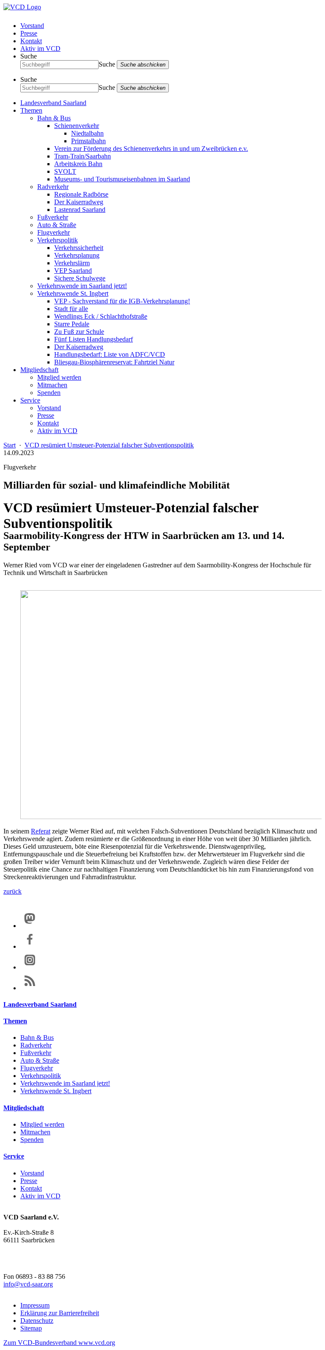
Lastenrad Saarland (79, 209)
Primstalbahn (88, 140)
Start (9, 445)
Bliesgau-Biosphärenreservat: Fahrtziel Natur (114, 362)
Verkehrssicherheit (78, 247)
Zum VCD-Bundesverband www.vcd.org (59, 1342)
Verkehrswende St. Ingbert (72, 293)
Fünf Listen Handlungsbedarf (93, 339)
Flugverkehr (53, 232)
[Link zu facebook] (29, 946)
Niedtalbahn (87, 133)
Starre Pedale (71, 324)
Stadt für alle (71, 308)
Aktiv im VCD (40, 48)
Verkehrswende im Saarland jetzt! (82, 285)
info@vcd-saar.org (28, 1284)
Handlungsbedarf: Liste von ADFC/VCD (109, 354)
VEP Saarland (73, 270)
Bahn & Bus (54, 118)
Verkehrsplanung (76, 255)
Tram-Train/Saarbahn (82, 156)
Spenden (49, 392)
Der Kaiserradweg (78, 202)
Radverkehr (53, 186)
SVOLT (65, 171)
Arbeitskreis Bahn (78, 163)
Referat (40, 831)
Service (30, 400)
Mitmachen (52, 385)
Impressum (35, 1305)
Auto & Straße (56, 224)
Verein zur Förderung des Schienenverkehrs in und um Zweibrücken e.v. (151, 148)
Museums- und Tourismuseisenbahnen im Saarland (122, 179)
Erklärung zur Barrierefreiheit (59, 1313)
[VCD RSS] (29, 988)
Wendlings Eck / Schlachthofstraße (100, 316)
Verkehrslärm (72, 263)
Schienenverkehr (76, 125)
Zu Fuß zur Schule (79, 331)
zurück (12, 891)
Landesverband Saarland (53, 102)
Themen (31, 110)
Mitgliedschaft (39, 369)
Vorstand (32, 25)
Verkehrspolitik (57, 240)
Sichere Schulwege (79, 278)
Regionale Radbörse (81, 194)
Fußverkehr (52, 217)
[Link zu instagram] (29, 967)
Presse (28, 33)
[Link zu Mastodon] (29, 925)
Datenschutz (36, 1320)
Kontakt (31, 40)
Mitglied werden (59, 377)
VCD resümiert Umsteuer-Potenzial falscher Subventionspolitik (109, 445)
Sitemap (31, 1328)
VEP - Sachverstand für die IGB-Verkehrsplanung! (122, 301)
